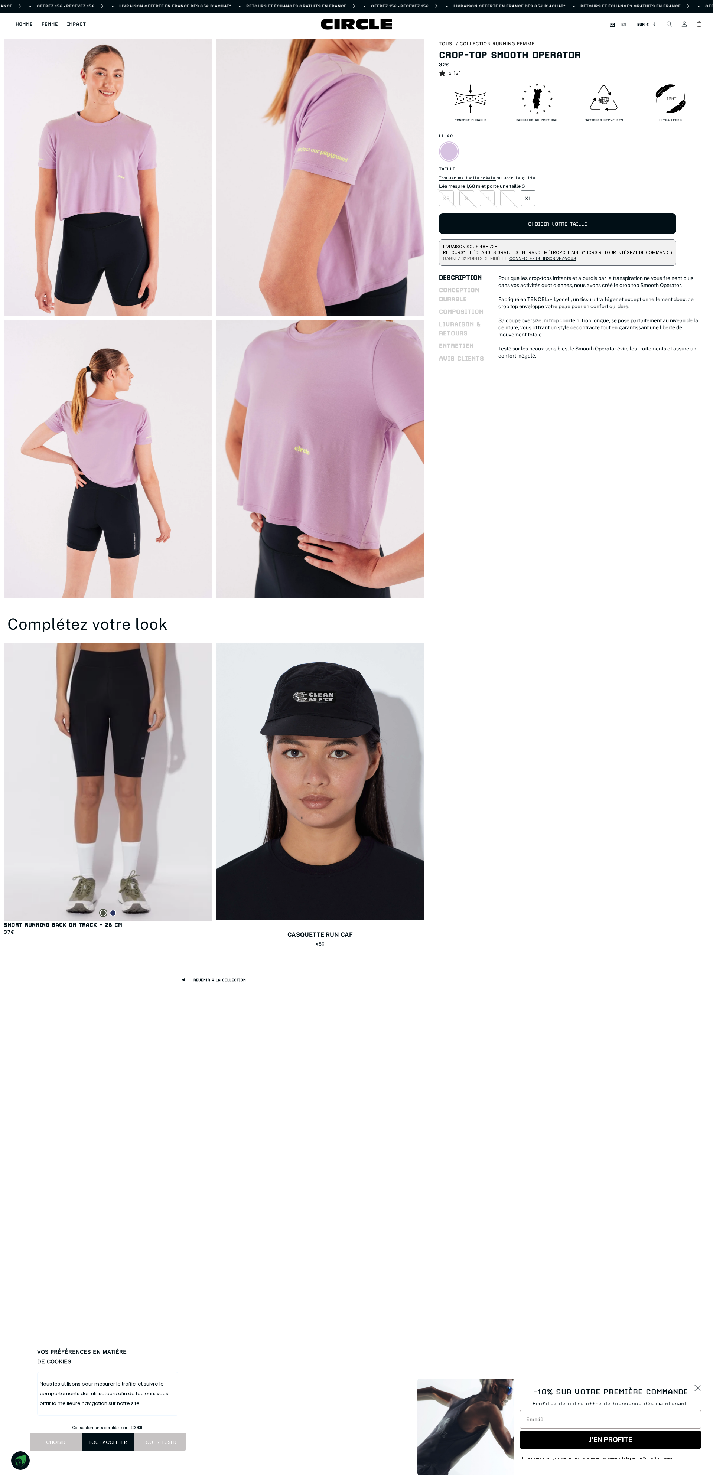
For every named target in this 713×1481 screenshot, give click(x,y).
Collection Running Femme (497, 43)
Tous (445, 43)
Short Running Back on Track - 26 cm (63, 924)
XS (446, 198)
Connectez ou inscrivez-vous (542, 258)
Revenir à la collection (219, 980)
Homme (24, 24)
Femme (50, 24)
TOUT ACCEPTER (108, 1442)
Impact (76, 24)
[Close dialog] (697, 1387)
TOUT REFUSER (159, 1442)
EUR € (643, 24)
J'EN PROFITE (610, 1440)
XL (528, 198)
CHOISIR (55, 1442)
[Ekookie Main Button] (20, 1460)
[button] (24, 24)
